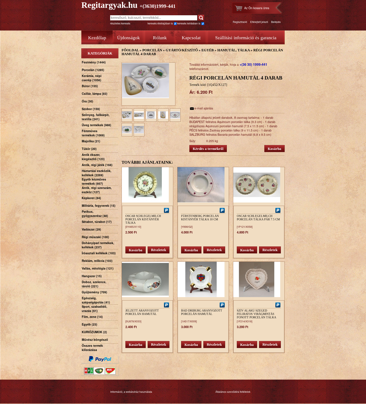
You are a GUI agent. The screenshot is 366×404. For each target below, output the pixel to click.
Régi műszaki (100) (95, 237)
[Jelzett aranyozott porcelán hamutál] (145, 296)
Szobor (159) (91, 109)
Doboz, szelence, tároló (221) (94, 284)
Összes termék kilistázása (92, 347)
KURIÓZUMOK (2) (94, 332)
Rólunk (160, 37)
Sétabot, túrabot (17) (97, 221)
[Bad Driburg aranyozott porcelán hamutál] (201, 296)
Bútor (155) (90, 86)
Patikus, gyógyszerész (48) (95, 213)
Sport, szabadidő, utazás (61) (94, 308)
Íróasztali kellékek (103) (99, 253)
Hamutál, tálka (233, 50)
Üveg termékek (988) (96, 125)
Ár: (192, 92)
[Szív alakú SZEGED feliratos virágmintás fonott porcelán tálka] (256, 296)
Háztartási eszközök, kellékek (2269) (96, 173)
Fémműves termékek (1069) (93, 133)
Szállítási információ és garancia (245, 37)
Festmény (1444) (94, 62)
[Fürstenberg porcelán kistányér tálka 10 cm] (201, 201)
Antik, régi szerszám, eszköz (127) (97, 190)
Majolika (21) (91, 141)
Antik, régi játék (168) (97, 165)
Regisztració (240, 22)
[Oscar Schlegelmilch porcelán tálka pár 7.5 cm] (256, 201)
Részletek (158, 250)
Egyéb (207, 50)
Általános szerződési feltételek (232, 391)
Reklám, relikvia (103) (97, 261)
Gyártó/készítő (182, 50)
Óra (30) (87, 101)
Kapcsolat (191, 37)
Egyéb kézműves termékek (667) (94, 181)
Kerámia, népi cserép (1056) (91, 78)
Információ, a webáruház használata (131, 391)
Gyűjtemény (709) (94, 292)
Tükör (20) (89, 149)
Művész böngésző (95, 339)
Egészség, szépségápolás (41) (96, 300)
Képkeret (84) (91, 198)
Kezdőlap (97, 37)
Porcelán (152, 50)
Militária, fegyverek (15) (98, 205)
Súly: (192, 141)
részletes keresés (120, 23)
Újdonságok (128, 37)
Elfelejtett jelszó (259, 22)
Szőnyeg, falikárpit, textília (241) (96, 117)
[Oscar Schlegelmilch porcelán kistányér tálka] (145, 201)
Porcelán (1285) (93, 70)
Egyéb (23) (89, 324)
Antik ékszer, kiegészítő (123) (93, 156)
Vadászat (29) (91, 229)
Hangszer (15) (92, 276)
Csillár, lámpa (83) (94, 93)
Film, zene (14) (92, 317)
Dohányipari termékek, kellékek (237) (98, 245)
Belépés (276, 22)
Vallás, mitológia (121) (98, 268)
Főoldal (130, 50)
